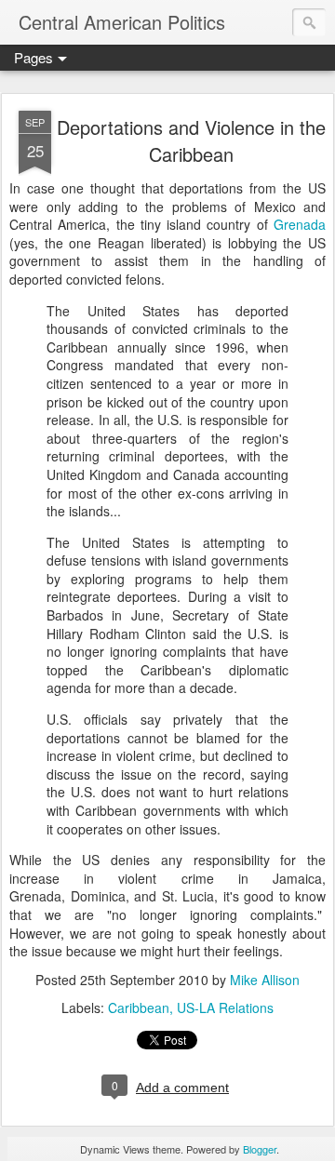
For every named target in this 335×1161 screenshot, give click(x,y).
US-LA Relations (225, 1007)
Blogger (259, 1148)
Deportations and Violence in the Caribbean (191, 140)
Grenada (300, 224)
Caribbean (138, 1007)
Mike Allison (265, 979)
